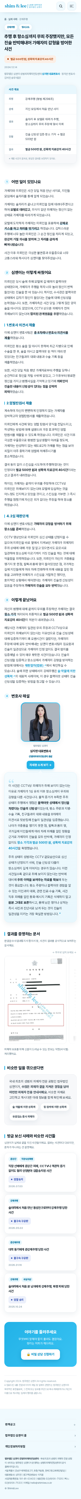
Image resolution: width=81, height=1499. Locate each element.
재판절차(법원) (34, 665)
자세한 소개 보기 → (40, 765)
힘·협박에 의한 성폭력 (55, 1106)
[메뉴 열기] (71, 6)
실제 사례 (12, 19)
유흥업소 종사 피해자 (24, 1116)
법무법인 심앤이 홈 (40, 1435)
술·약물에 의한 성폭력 (24, 1106)
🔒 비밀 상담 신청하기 (40, 1354)
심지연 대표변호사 (51, 73)
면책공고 (40, 1424)
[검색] (60, 6)
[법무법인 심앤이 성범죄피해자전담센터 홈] (23, 6)
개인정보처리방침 (40, 1446)
